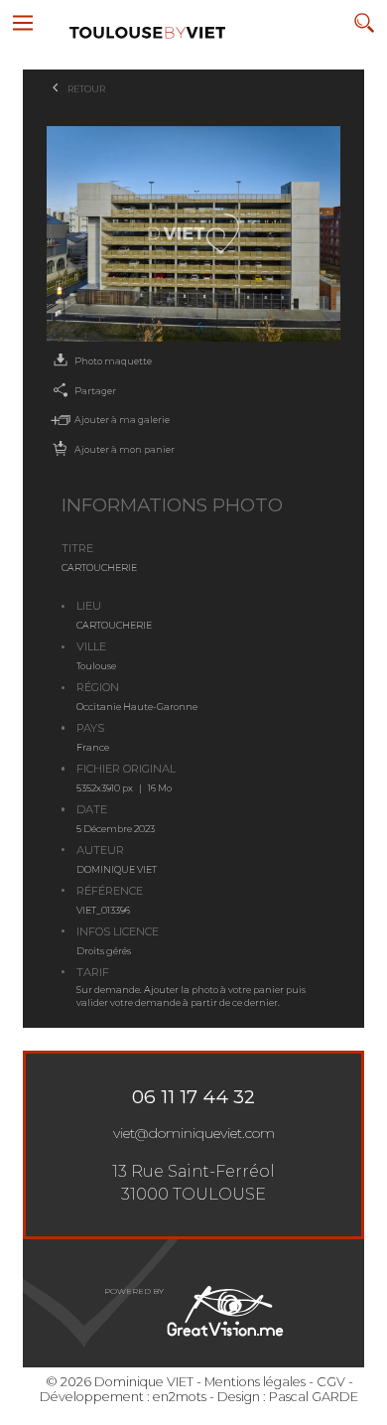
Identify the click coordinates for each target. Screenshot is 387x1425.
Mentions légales (255, 1381)
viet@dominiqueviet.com (194, 1133)
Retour (86, 88)
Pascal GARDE (313, 1396)
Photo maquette (113, 361)
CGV (331, 1381)
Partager (95, 390)
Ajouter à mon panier (124, 449)
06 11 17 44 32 (193, 1096)
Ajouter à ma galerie (122, 419)
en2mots (179, 1396)
